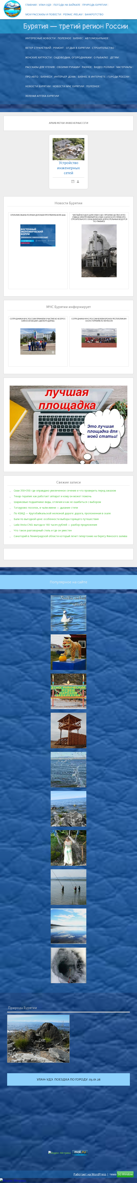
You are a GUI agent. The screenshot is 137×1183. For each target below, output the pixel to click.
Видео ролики (104, 67)
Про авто (31, 76)
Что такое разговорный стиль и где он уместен (43, 530)
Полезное (64, 38)
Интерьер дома (65, 76)
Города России (118, 76)
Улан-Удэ (45, 4)
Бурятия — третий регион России (75, 26)
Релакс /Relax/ (73, 14)
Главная (31, 4)
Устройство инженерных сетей (68, 168)
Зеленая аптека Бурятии (42, 96)
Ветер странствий (38, 47)
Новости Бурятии (37, 86)
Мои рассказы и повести (43, 14)
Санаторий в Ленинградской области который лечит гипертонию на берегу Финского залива (70, 536)
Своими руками (68, 67)
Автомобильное (96, 38)
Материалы (124, 67)
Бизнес (78, 38)
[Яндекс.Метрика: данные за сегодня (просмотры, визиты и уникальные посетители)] (13, 1180)
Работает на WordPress (89, 1174)
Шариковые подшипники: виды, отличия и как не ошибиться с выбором (57, 501)
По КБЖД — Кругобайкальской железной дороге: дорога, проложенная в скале (62, 513)
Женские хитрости (38, 57)
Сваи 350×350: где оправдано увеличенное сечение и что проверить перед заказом (65, 490)
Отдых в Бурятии (78, 47)
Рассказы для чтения (40, 67)
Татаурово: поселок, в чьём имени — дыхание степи (46, 507)
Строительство (103, 47)
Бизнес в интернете (91, 76)
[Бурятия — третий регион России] (12, 9)
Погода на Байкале (66, 4)
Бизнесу (46, 76)
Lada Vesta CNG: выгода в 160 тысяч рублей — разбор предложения (55, 524)
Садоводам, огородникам (73, 57)
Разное (87, 67)
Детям (114, 57)
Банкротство (94, 14)
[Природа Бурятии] (38, 1039)
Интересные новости (40, 38)
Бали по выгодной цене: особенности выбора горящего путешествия (56, 518)
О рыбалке (101, 57)
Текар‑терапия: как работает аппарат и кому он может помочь (53, 496)
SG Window (125, 1174)
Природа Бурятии (94, 4)
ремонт (58, 47)
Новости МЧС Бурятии (68, 86)
